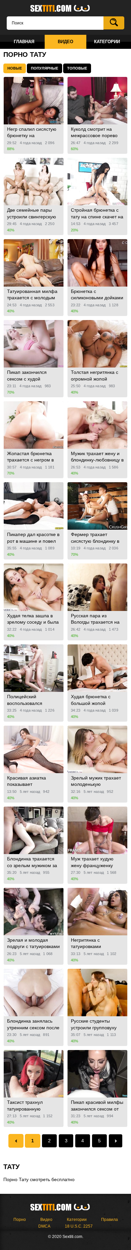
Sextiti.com (65, 8)
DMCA (44, 1226)
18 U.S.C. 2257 (79, 1226)
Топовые (77, 68)
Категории (77, 1219)
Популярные (44, 68)
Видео (46, 1219)
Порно (19, 1219)
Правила (109, 1219)
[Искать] (113, 22)
